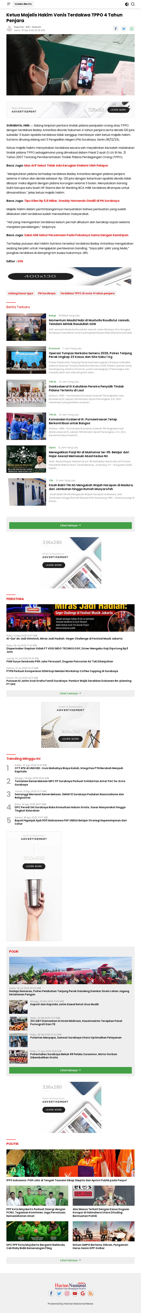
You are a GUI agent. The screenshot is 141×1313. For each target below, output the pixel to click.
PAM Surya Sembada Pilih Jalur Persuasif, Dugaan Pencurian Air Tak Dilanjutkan (59, 661)
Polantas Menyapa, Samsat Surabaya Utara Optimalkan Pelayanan (76, 1037)
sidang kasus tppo (20, 293)
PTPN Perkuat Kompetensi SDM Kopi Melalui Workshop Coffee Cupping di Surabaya (62, 671)
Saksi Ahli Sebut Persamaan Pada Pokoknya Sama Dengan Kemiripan (76, 235)
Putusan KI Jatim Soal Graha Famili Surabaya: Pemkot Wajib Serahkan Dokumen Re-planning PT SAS (68, 682)
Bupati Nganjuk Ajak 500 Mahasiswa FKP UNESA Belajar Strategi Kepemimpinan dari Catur (71, 822)
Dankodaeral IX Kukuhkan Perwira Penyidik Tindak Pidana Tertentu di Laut (86, 388)
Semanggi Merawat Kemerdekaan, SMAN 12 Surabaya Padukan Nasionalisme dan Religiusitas (69, 796)
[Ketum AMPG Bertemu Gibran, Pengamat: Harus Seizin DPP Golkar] (104, 1231)
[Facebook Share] (115, 28)
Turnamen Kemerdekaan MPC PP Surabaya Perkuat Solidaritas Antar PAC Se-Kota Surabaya (70, 783)
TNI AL (52, 381)
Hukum (36, 27)
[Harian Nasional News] (70, 1286)
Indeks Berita (23, 4)
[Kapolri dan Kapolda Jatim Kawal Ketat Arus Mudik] (18, 1007)
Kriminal (54, 348)
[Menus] (8, 4)
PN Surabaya (46, 293)
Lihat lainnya (69, 525)
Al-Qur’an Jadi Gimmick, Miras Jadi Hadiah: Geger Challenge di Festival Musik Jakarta (64, 638)
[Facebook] (51, 1293)
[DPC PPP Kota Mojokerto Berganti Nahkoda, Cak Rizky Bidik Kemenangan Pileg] (37, 1231)
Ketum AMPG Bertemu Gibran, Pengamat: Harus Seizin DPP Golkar (101, 1246)
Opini (52, 447)
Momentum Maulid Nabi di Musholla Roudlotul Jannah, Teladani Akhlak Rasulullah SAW (89, 322)
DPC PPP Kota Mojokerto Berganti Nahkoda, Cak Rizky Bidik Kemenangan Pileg (35, 1246)
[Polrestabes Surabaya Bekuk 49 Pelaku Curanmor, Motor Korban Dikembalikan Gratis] (18, 1057)
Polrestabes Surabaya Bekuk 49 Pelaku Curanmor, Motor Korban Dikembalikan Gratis (73, 1056)
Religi (52, 315)
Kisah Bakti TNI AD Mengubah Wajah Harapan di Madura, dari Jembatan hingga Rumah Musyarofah (91, 487)
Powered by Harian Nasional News (70, 1304)
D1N (20, 261)
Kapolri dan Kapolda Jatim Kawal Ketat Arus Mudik (64, 1004)
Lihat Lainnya (69, 693)
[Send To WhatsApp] (132, 28)
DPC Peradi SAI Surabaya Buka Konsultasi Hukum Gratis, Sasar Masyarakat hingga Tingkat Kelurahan (70, 809)
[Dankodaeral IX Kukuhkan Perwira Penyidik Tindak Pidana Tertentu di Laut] (26, 393)
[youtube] (75, 1293)
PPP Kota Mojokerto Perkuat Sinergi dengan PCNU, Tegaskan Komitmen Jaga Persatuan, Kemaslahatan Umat (36, 1213)
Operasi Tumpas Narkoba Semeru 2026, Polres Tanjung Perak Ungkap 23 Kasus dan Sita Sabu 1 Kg (90, 355)
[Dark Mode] (127, 4)
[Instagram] (67, 1293)
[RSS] (91, 1293)
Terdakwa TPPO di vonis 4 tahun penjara (87, 293)
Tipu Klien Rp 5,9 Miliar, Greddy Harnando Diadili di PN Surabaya (71, 201)
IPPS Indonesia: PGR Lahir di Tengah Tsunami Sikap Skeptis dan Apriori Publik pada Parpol (66, 1180)
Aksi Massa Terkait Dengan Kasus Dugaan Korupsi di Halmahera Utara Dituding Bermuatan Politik (101, 1213)
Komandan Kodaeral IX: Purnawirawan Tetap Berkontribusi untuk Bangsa (83, 421)
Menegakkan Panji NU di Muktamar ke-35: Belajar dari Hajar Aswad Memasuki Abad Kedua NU (89, 454)
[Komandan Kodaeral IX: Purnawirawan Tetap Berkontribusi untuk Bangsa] (26, 426)
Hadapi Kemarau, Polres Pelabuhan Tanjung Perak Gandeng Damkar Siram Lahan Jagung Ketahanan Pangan (69, 993)
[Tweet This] (123, 28)
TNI (51, 480)
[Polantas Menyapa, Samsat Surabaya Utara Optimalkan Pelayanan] (18, 1040)
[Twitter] (59, 1293)
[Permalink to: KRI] (9, 28)
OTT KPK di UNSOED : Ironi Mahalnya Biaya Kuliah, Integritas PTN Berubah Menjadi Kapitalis (69, 770)
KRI (28, 27)
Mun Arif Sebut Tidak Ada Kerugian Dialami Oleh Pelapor (66, 165)
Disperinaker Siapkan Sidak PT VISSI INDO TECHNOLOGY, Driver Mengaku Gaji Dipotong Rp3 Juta (67, 650)
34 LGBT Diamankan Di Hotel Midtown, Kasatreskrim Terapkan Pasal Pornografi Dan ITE (76, 1022)
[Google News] (83, 1293)
